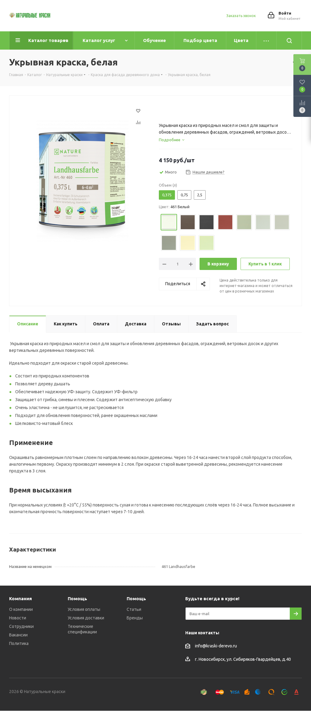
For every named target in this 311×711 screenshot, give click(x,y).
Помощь (77, 598)
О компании (21, 609)
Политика (19, 643)
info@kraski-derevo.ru (216, 645)
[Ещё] (266, 40)
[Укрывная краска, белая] (82, 180)
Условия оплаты (84, 609)
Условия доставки (86, 617)
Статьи (134, 609)
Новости (17, 617)
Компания (20, 598)
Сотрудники (21, 626)
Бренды (135, 617)
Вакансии (18, 634)
